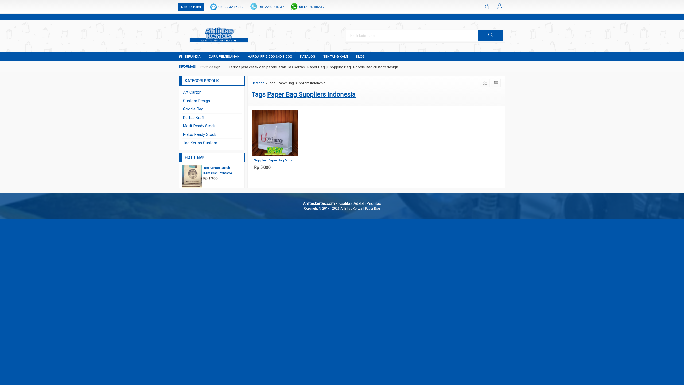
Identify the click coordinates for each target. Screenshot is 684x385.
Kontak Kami (191, 7)
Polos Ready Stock (199, 134)
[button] (490, 35)
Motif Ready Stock (199, 126)
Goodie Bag (193, 109)
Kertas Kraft (193, 117)
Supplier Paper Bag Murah (274, 160)
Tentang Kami (335, 56)
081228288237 (271, 7)
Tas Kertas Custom (200, 142)
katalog (307, 56)
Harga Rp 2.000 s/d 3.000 (270, 56)
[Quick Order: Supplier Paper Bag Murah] (294, 152)
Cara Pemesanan (224, 56)
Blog (360, 56)
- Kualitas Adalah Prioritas (342, 203)
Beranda (192, 56)
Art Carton (192, 92)
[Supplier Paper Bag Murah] (275, 133)
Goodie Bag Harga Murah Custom (208, 167)
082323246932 (231, 7)
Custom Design (196, 100)
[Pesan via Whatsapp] (486, 6)
